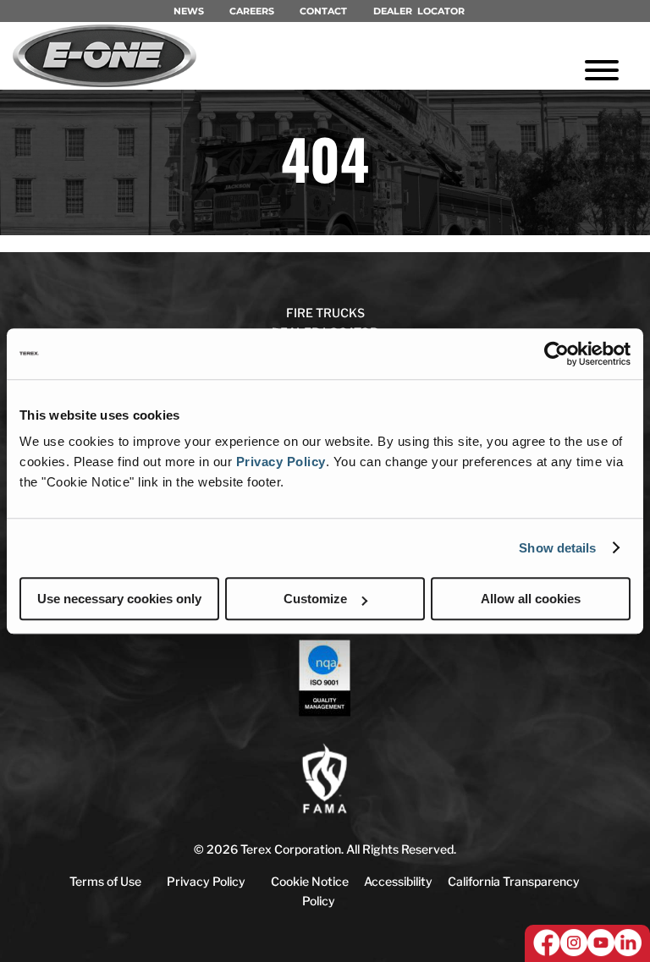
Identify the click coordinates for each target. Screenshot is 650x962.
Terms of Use (105, 881)
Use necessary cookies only (119, 598)
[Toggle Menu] (602, 70)
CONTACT (323, 11)
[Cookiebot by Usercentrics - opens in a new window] (556, 353)
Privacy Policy (281, 461)
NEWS (189, 11)
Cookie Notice (310, 881)
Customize (315, 598)
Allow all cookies (531, 598)
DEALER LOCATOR (419, 11)
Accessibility (398, 881)
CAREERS (251, 11)
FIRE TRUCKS (325, 312)
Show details (557, 548)
